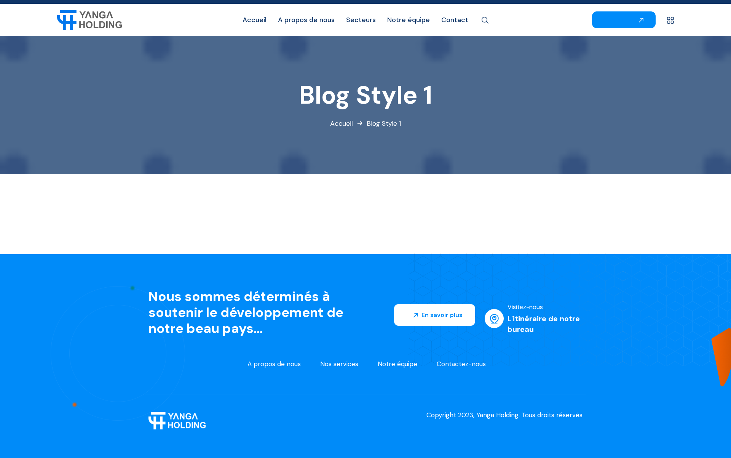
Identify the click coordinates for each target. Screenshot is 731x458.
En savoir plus (441, 315)
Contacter (619, 20)
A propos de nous (274, 364)
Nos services (339, 364)
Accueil (341, 123)
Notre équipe (397, 364)
